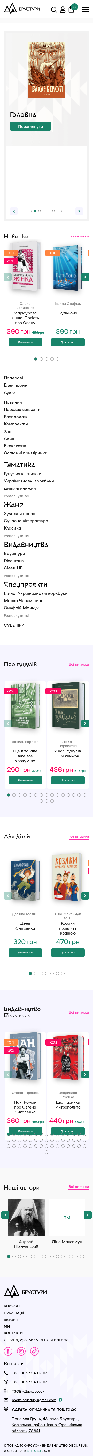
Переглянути (30, 126)
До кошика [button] (25, 342)
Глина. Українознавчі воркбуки (36, 593)
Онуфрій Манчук (21, 607)
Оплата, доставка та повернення (36, 1340)
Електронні (16, 384)
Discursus (14, 560)
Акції (9, 438)
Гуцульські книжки (22, 473)
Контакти (13, 1333)
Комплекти (16, 423)
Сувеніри (14, 625)
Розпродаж (15, 416)
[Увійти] (63, 10)
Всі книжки (79, 236)
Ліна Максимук (67, 1225)
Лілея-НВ (13, 567)
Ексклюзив (15, 445)
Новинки (13, 402)
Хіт (7, 431)
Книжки (12, 1306)
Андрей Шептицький (26, 1217)
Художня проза (19, 513)
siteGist (34, 1450)
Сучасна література (26, 520)
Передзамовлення (23, 409)
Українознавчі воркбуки (29, 480)
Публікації (14, 1313)
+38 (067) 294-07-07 (29, 1373)
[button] (30, 211)
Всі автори (78, 1186)
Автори (11, 1319)
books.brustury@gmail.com (34, 1400)
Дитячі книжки (20, 488)
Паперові (13, 377)
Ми (7, 1326)
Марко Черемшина (24, 600)
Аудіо (9, 392)
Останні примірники (26, 452)
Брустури (14, 553)
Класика (12, 527)
